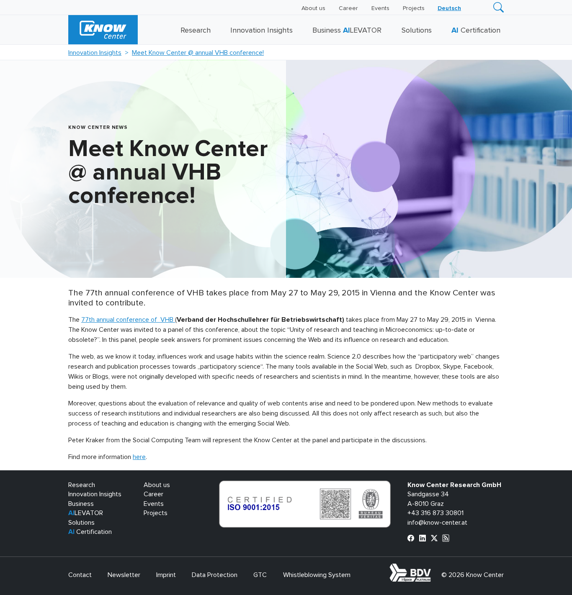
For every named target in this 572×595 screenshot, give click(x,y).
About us (313, 8)
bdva (432, 568)
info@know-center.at (437, 522)
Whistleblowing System (316, 575)
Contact (80, 575)
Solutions (417, 30)
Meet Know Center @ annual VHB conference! (198, 52)
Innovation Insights (261, 30)
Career (348, 8)
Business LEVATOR (346, 30)
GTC (260, 575)
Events (380, 8)
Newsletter (124, 575)
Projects (414, 8)
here (139, 457)
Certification (475, 30)
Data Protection (214, 575)
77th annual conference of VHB (128, 319)
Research (195, 30)
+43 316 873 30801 (435, 513)
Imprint (166, 575)
